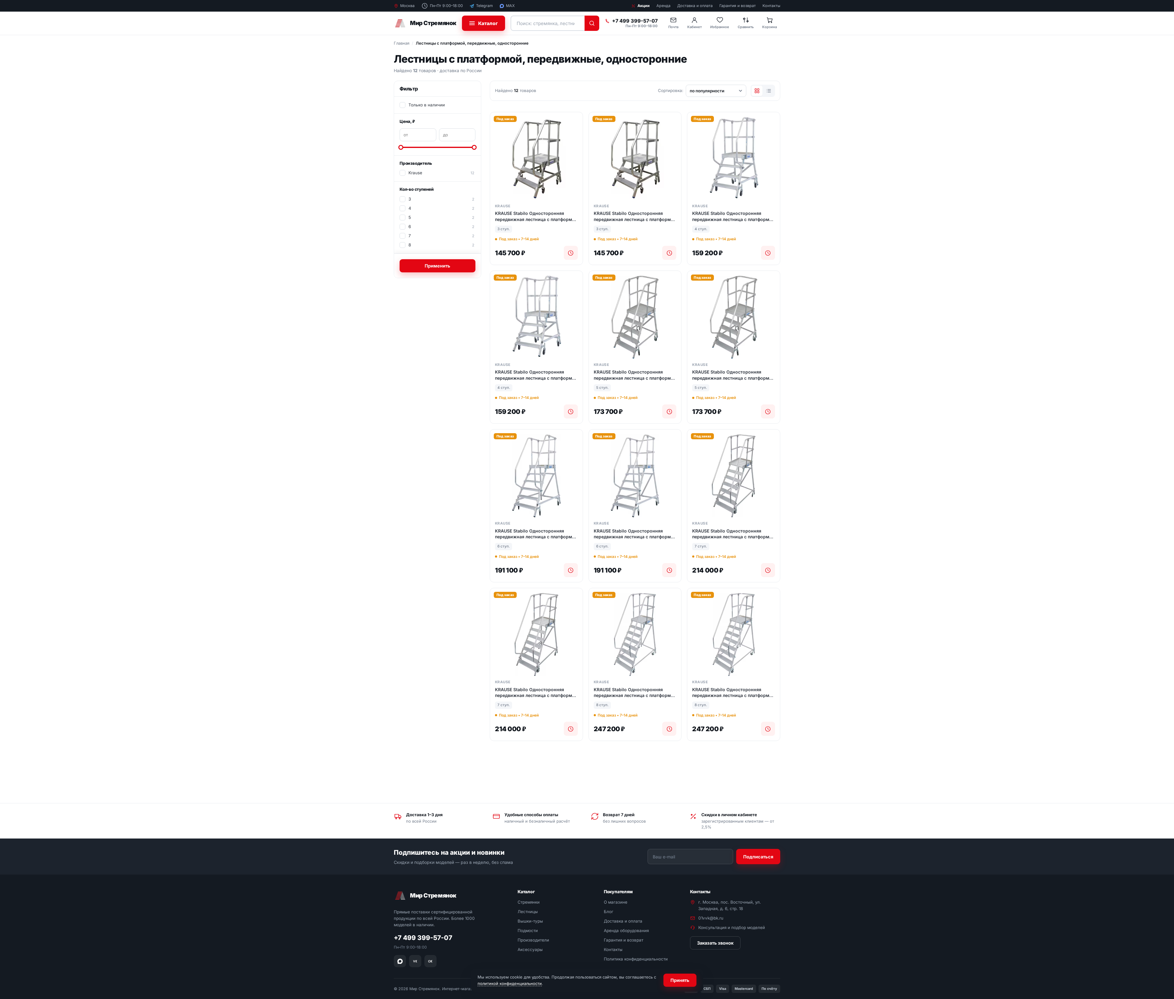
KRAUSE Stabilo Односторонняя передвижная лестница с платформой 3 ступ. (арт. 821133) (536, 216)
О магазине (615, 902)
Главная (401, 43)
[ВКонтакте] (415, 961)
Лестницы (528, 911)
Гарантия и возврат (737, 5)
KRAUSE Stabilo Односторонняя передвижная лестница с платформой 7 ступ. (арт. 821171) (733, 534)
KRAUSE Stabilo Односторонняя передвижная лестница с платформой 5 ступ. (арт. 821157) (635, 375)
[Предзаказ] (571, 253)
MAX (510, 5)
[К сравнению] (575, 135)
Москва (407, 5)
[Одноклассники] (430, 961)
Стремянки (529, 902)
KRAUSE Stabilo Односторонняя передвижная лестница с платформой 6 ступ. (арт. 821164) (536, 534)
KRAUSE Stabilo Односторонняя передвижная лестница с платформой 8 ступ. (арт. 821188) (635, 693)
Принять (679, 980)
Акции (643, 5)
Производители (533, 940)
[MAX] (400, 961)
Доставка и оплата (695, 5)
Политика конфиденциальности (636, 959)
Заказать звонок (715, 943)
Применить (437, 265)
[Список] (768, 91)
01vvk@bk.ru (710, 918)
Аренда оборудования (626, 930)
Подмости (528, 930)
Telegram (484, 5)
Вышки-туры (530, 921)
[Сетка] (756, 91)
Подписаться (758, 856)
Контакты (771, 5)
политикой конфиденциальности (510, 983)
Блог (608, 911)
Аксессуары (530, 949)
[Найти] (592, 23)
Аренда (663, 5)
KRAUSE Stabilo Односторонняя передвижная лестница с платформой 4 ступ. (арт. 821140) (733, 216)
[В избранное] (575, 121)
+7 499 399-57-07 (635, 21)
